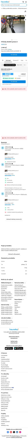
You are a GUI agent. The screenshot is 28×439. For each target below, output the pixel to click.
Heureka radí (3, 380)
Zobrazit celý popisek (14, 254)
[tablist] (14, 60)
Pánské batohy (4, 301)
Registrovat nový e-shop (6, 397)
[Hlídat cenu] (25, 15)
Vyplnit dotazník (14, 343)
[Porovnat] (25, 11)
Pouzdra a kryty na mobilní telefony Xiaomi (7, 285)
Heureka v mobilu (4, 378)
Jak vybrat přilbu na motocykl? (7, 320)
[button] (8, 60)
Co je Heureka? (4, 355)
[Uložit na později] (25, 19)
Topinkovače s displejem (6, 295)
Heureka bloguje (4, 365)
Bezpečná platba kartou (6, 387)
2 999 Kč (23, 74)
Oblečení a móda (18, 314)
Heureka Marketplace (5, 401)
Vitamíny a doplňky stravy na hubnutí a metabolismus (7, 294)
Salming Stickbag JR (19, 285)
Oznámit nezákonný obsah (6, 368)
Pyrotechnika (4, 288)
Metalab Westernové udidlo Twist (21, 292)
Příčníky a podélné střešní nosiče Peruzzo (7, 310)
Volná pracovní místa (5, 361)
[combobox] (14, 5)
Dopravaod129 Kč (22, 76)
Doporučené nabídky (10, 65)
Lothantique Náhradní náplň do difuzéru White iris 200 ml (21, 294)
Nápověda (3, 410)
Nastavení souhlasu (5, 384)
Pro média (3, 363)
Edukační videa (4, 408)
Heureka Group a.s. (16, 436)
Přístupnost (3, 370)
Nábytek (16, 312)
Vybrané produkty (19, 283)
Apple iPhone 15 (18, 302)
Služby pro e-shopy (5, 399)
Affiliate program (4, 406)
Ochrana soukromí (5, 386)
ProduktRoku (4, 419)
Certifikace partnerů (5, 421)
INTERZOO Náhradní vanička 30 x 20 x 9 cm (21, 290)
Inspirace (3, 423)
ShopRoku (3, 418)
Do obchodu (14, 81)
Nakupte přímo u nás (5, 382)
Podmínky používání (5, 359)
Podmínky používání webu (16, 437)
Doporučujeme (18, 299)
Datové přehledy (4, 404)
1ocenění (18, 78)
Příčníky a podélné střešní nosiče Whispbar (7, 314)
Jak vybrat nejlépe (6, 318)
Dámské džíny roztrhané (6, 299)
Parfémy (16, 303)
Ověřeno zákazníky (5, 416)
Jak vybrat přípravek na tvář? (7, 322)
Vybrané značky (5, 305)
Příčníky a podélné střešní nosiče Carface (7, 307)
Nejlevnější (19, 65)
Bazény (16, 305)
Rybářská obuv (4, 287)
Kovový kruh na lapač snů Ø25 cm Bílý (21, 295)
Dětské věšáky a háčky (6, 292)
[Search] (2, 60)
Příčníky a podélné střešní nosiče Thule (7, 309)
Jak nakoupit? (4, 376)
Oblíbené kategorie (6, 283)
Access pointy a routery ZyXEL (7, 297)
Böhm (25, 261)
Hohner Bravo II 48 (18, 288)
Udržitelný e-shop (5, 425)
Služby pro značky (5, 402)
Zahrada (16, 310)
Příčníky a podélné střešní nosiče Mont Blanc (7, 312)
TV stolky (3, 290)
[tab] (8, 60)
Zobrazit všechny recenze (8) (14, 219)
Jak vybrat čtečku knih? (6, 324)
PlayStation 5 (17, 307)
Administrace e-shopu (5, 395)
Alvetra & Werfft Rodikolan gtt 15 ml (21, 287)
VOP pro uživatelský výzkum (7, 389)
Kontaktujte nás (14, 338)
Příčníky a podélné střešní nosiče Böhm (10, 8)
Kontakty (3, 357)
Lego (16, 309)
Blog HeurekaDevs (5, 367)
